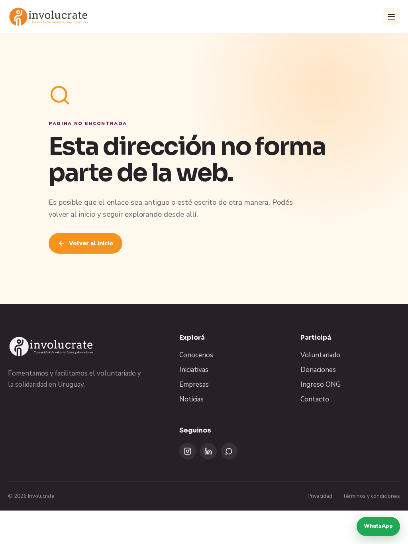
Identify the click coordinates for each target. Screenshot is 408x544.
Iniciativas (193, 369)
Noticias (191, 399)
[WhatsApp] (229, 451)
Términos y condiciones (371, 496)
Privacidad (320, 496)
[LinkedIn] (208, 451)
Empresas (194, 384)
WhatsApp (378, 526)
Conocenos (196, 355)
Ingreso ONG (320, 384)
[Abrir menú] (391, 16)
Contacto (314, 399)
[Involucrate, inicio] (49, 16)
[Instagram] (187, 451)
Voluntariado (320, 355)
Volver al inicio (91, 243)
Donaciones (318, 369)
